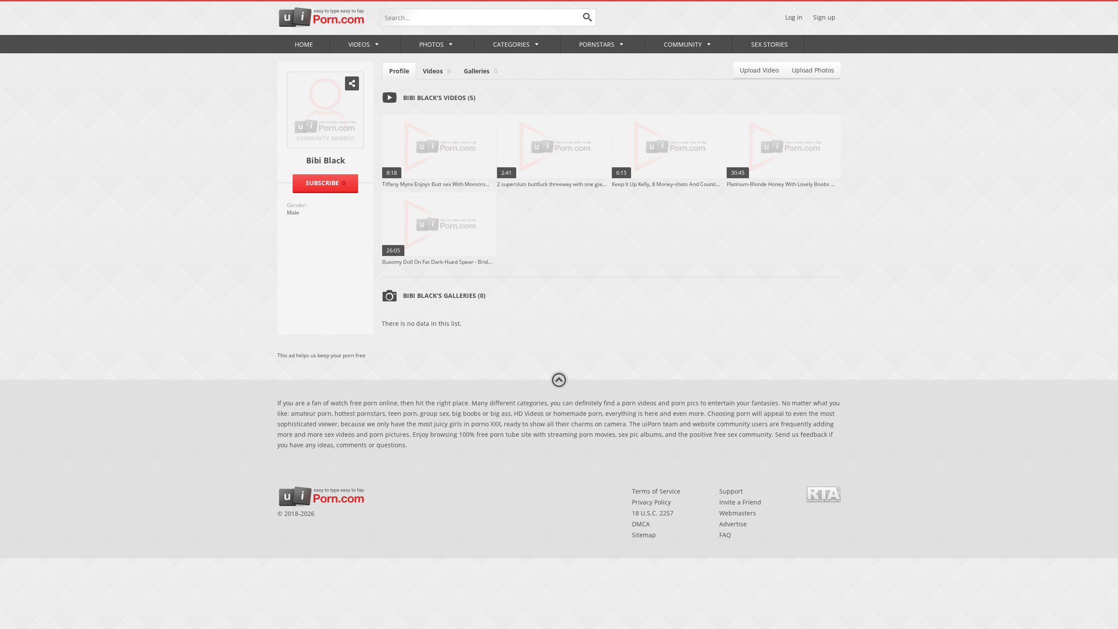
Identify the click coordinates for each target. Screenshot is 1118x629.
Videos (359, 44)
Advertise (733, 524)
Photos (431, 44)
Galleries (480, 71)
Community (683, 44)
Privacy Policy (651, 502)
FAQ (725, 535)
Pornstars (596, 44)
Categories (511, 44)
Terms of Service (656, 491)
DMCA (641, 524)
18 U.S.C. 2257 (652, 513)
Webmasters (737, 513)
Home (304, 44)
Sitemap (644, 535)
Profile (399, 71)
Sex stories (769, 44)
